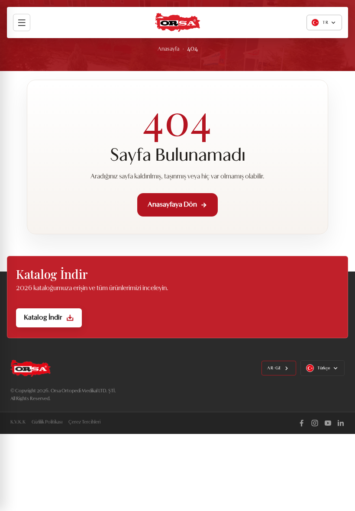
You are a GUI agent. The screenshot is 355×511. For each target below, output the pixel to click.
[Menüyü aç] (21, 22)
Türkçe (323, 368)
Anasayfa (168, 49)
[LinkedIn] (341, 423)
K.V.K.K (18, 422)
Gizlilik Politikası (47, 422)
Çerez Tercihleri (84, 422)
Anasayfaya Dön (172, 204)
